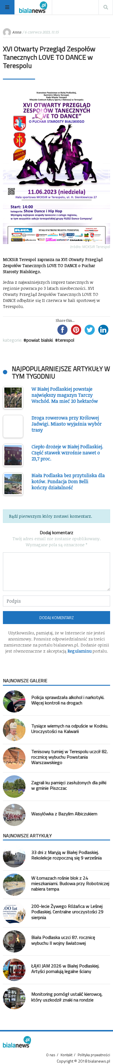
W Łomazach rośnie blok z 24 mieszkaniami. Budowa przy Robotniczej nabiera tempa (70, 883)
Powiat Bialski (39, 340)
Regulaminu (80, 651)
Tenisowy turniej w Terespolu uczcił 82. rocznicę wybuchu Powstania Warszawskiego (69, 757)
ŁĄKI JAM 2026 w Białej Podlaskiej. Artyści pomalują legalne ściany (65, 968)
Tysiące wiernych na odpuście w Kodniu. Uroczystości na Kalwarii (69, 728)
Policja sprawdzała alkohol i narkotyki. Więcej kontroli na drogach (67, 700)
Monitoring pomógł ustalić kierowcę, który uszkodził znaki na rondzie (67, 997)
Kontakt (66, 1055)
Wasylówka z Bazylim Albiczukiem (64, 813)
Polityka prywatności (94, 1055)
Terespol (66, 340)
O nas (50, 1055)
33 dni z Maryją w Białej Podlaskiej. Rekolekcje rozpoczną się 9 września (66, 855)
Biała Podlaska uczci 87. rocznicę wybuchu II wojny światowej (63, 940)
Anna (16, 32)
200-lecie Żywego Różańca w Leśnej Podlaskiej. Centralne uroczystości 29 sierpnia (67, 912)
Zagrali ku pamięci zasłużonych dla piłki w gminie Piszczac (68, 785)
